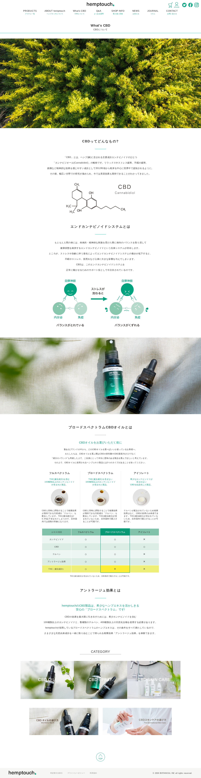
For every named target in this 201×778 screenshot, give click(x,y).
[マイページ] (176, 5)
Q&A (99, 12)
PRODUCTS (30, 12)
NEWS (135, 12)
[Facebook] (190, 5)
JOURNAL (152, 12)
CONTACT (172, 12)
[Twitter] (184, 5)
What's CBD (79, 12)
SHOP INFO (117, 12)
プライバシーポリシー (76, 773)
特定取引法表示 (56, 773)
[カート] (170, 5)
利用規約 (93, 773)
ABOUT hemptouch (55, 12)
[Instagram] (196, 5)
